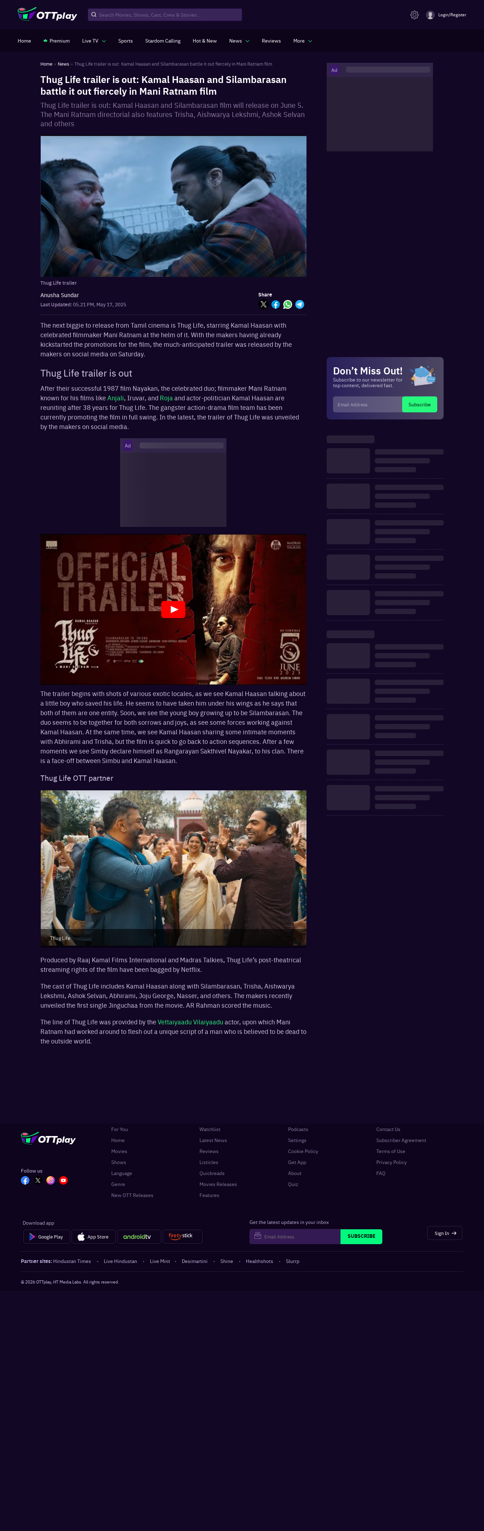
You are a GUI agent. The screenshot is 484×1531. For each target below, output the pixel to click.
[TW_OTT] (38, 1181)
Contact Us (388, 1129)
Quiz (293, 1184)
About (295, 1173)
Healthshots (259, 1260)
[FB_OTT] (25, 1181)
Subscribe (420, 404)
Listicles (208, 1162)
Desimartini (195, 1260)
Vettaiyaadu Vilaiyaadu (190, 1021)
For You (119, 1129)
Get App (297, 1162)
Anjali (115, 397)
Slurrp (292, 1260)
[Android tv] (139, 1237)
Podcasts (298, 1129)
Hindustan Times (72, 1260)
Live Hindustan (120, 1260)
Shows (118, 1162)
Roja (167, 397)
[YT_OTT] (63, 1181)
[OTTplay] (47, 15)
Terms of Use (390, 1151)
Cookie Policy (303, 1151)
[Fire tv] (183, 1237)
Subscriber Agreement (401, 1140)
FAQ (380, 1173)
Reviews (209, 1151)
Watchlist (209, 1129)
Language (121, 1173)
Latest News (213, 1140)
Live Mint (160, 1260)
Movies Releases (218, 1184)
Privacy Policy (391, 1162)
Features (209, 1195)
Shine (226, 1260)
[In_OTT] (50, 1181)
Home (118, 1140)
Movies (119, 1151)
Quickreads (212, 1173)
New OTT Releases (132, 1195)
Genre (118, 1184)
